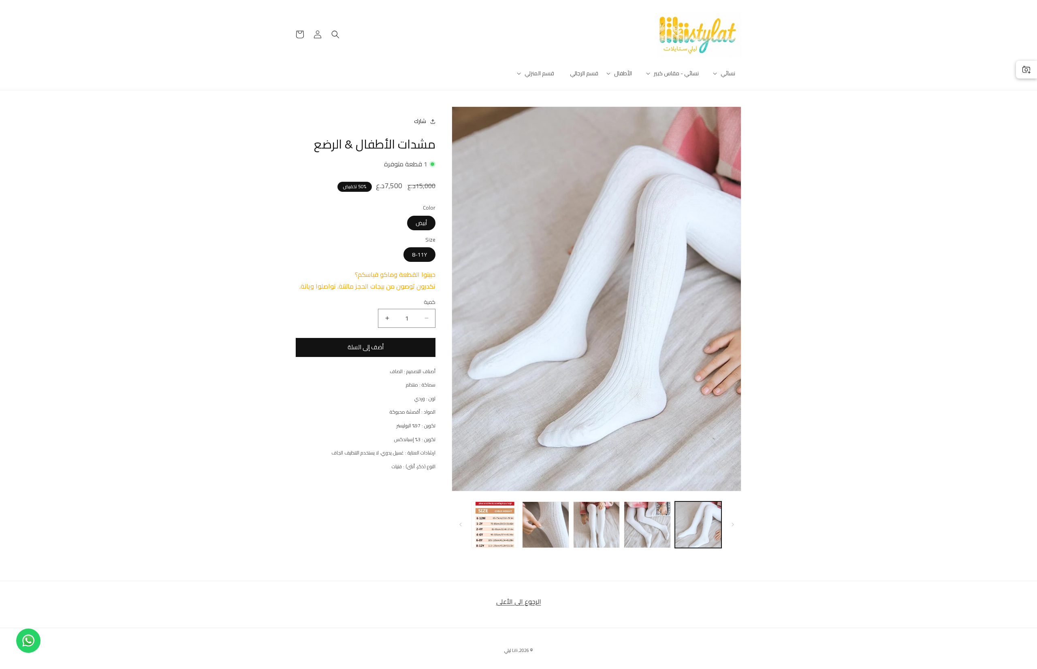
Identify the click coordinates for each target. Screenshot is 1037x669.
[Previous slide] (732, 524)
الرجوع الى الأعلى (518, 601)
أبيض (421, 223)
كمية (429, 302)
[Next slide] (460, 524)
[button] (728, 73)
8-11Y (419, 254)
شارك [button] (420, 121)
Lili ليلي (511, 650)
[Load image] (698, 524)
